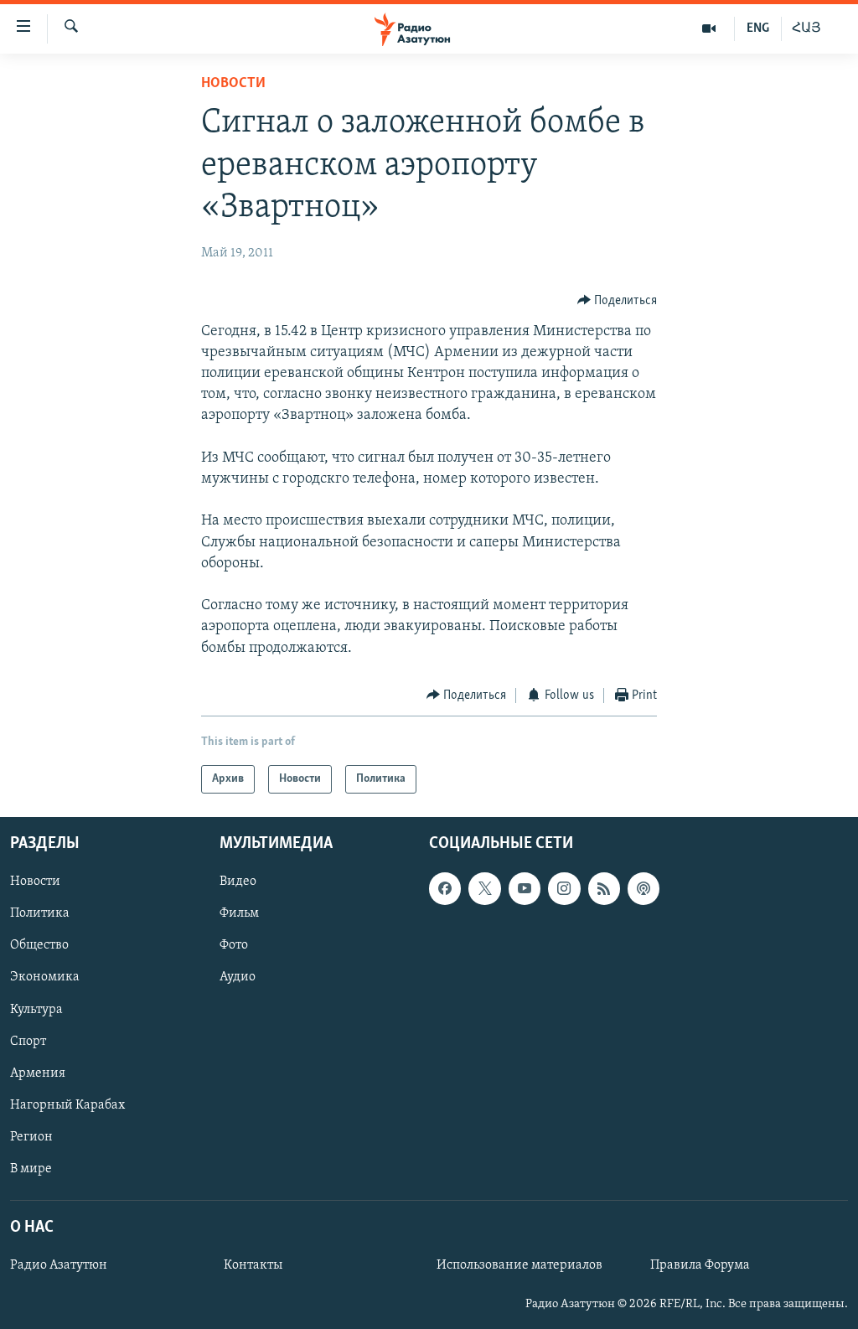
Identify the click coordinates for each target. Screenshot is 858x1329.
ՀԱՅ (806, 28)
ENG (758, 28)
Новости (233, 83)
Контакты (253, 1265)
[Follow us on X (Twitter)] (484, 889)
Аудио (238, 978)
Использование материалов (519, 1265)
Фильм (239, 914)
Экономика (45, 978)
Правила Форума (700, 1265)
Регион (31, 1137)
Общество (39, 946)
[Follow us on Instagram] (564, 889)
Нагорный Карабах (67, 1105)
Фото (234, 946)
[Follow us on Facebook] (445, 889)
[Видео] (709, 28)
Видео (238, 882)
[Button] (617, 301)
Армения (37, 1073)
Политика (40, 914)
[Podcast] (643, 889)
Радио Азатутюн (58, 1265)
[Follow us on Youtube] (524, 889)
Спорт (28, 1041)
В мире (31, 1169)
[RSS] (604, 889)
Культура (36, 1009)
